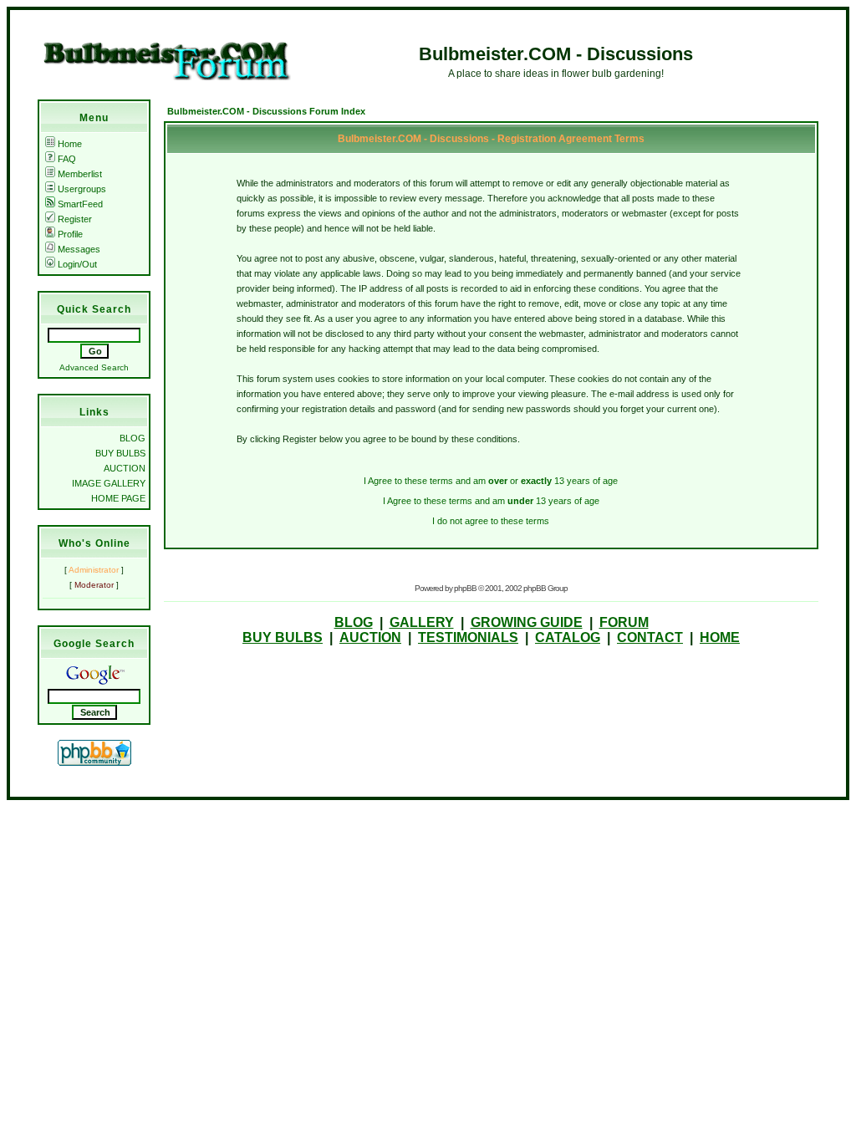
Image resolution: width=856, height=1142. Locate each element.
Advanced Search (94, 367)
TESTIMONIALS (468, 637)
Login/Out (77, 264)
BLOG (132, 438)
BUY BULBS (120, 453)
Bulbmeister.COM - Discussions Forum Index (266, 111)
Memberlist (80, 174)
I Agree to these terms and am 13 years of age (491, 501)
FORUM (624, 622)
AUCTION (124, 468)
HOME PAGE (118, 498)
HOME (720, 637)
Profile (70, 234)
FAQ (67, 159)
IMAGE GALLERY (108, 483)
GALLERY (422, 622)
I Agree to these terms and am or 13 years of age (491, 481)
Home (70, 144)
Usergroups (82, 189)
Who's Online (94, 543)
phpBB (465, 588)
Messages (79, 249)
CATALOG (567, 637)
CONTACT (650, 637)
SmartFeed (80, 204)
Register (75, 219)
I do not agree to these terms (490, 521)
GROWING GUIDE (527, 622)
